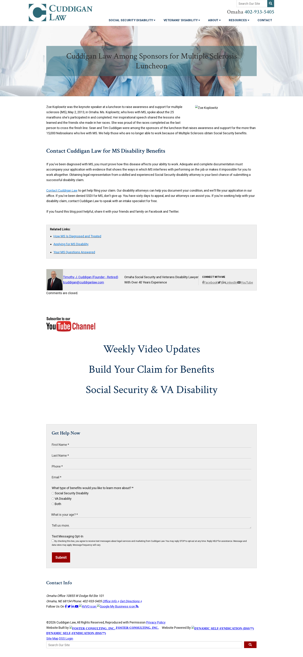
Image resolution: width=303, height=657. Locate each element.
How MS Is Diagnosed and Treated (77, 236)
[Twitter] (69, 606)
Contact (265, 20)
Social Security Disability (131, 20)
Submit (61, 557)
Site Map (52, 638)
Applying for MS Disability (71, 244)
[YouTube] (77, 606)
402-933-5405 (259, 11)
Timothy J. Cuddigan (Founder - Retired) (90, 277)
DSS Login (66, 638)
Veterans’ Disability (181, 20)
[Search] (270, 3)
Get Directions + (131, 601)
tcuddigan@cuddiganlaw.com (83, 282)
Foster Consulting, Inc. (137, 627)
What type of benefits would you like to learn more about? (92, 488)
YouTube (247, 282)
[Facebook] (66, 606)
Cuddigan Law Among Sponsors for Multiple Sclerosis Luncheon (151, 61)
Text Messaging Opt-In (67, 536)
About (213, 20)
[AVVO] (88, 606)
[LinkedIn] (73, 606)
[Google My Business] (116, 606)
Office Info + (110, 601)
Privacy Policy (156, 622)
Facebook (211, 282)
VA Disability (63, 498)
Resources (238, 20)
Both (57, 504)
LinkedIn (231, 282)
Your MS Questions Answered (74, 252)
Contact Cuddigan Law (62, 190)
